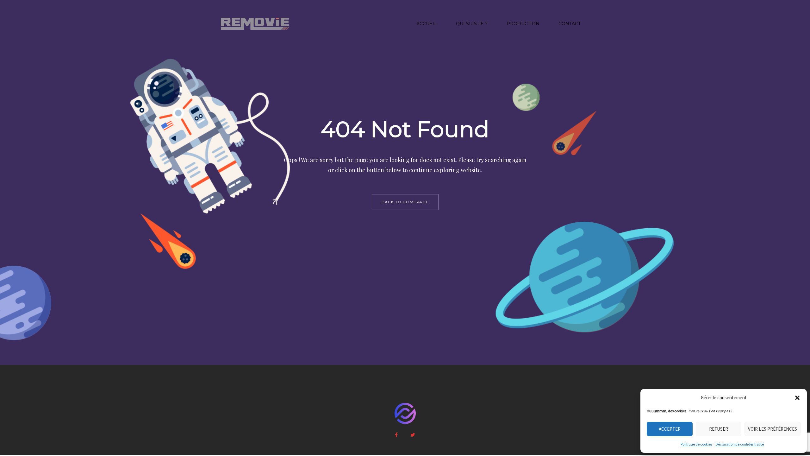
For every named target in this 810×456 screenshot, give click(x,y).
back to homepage (405, 202)
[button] (797, 398)
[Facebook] (396, 435)
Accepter (670, 429)
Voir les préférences (772, 429)
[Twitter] (412, 435)
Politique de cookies (696, 444)
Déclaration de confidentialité (739, 444)
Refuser (718, 429)
